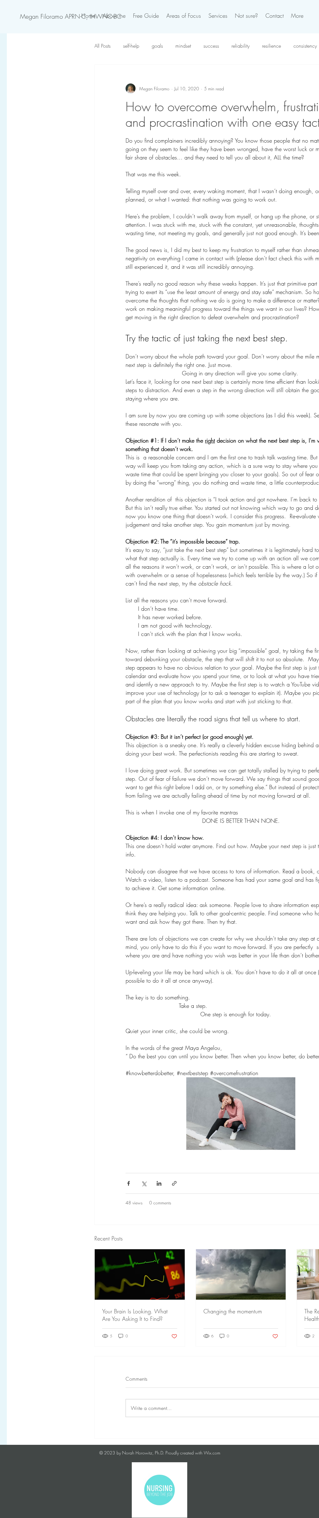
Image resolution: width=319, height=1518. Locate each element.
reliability (240, 45)
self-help (131, 45)
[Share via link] (174, 1183)
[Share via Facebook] (128, 1183)
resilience (271, 45)
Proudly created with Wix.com (192, 1453)
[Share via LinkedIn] (159, 1183)
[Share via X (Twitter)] (144, 1183)
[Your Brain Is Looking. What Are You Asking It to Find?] (140, 1274)
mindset (183, 45)
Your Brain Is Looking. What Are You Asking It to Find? (135, 1314)
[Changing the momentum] (241, 1274)
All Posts (102, 45)
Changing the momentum (232, 1311)
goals (157, 45)
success (211, 45)
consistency (305, 45)
